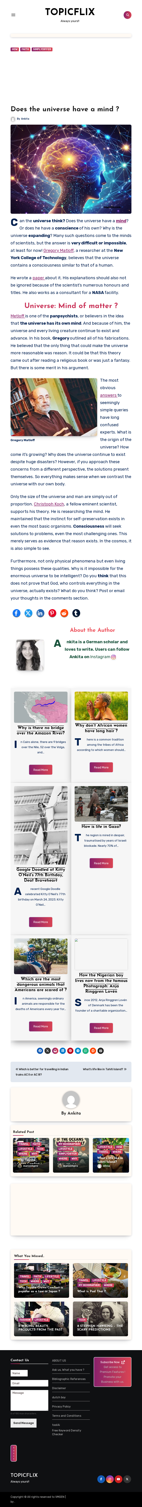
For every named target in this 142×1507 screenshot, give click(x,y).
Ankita (25, 118)
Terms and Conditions (66, 1415)
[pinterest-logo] (52, 613)
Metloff (18, 316)
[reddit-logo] (64, 613)
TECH (40, 1148)
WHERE (23, 1153)
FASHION (25, 1319)
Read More (40, 770)
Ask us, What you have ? (68, 1369)
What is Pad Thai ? (91, 1291)
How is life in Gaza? (101, 827)
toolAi (56, 1425)
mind (121, 220)
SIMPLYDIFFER (42, 49)
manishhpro (30, 1165)
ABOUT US (59, 1360)
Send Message (23, 1423)
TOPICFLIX (70, 13)
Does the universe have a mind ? (65, 109)
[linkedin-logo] (40, 613)
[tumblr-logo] (76, 613)
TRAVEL (24, 1144)
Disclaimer (59, 1388)
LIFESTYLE (25, 1148)
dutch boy (59, 1397)
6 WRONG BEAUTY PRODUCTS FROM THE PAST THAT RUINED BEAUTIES (40, 1330)
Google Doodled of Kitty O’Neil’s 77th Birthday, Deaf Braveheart (40, 875)
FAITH (25, 49)
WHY (34, 1153)
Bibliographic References (69, 1379)
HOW (14, 49)
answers (108, 395)
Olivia (106, 1165)
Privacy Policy (61, 1406)
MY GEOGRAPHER (69, 1144)
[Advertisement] (71, 78)
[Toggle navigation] (13, 15)
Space (13, 1453)
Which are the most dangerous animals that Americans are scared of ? (41, 984)
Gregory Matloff (58, 250)
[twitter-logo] (28, 613)
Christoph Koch (49, 504)
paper (39, 277)
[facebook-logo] (16, 613)
